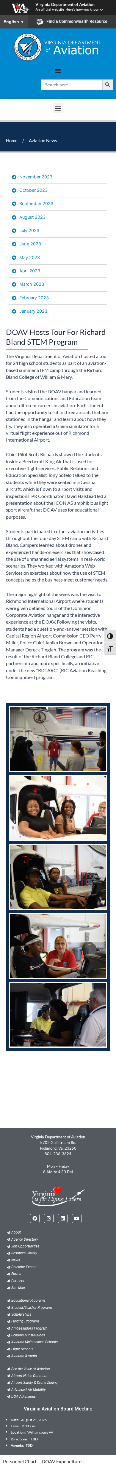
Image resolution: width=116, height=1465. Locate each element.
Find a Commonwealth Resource (76, 21)
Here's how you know (81, 9)
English (14, 21)
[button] (58, 108)
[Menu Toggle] (58, 71)
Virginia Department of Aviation (65, 4)
